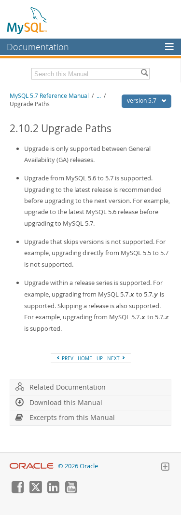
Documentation (38, 47)
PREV (66, 358)
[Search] (144, 73)
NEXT (114, 358)
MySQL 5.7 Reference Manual (49, 95)
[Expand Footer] (165, 468)
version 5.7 (142, 100)
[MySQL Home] (27, 20)
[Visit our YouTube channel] (71, 491)
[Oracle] (32, 466)
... (99, 95)
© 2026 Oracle (78, 466)
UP (100, 358)
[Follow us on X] (35, 491)
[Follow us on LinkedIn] (53, 491)
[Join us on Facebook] (17, 491)
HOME (85, 358)
